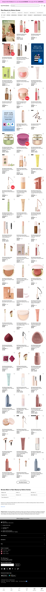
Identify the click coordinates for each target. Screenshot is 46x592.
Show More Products (23, 482)
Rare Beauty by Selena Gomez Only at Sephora (15, 514)
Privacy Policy (3, 581)
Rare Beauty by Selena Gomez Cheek (29, 512)
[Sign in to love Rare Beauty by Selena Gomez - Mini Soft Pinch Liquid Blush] (14, 44)
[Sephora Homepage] (5, 5)
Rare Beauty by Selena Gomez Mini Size (23, 511)
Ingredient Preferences (37, 15)
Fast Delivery (15, 15)
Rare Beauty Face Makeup (35, 511)
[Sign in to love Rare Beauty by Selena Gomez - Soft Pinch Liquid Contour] (14, 88)
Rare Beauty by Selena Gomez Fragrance (31, 514)
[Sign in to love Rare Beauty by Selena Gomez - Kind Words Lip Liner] (43, 111)
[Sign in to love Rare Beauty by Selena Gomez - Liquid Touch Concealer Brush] (14, 310)
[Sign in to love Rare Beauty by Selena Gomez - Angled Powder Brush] (14, 438)
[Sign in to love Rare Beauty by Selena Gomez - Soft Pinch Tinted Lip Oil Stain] (43, 88)
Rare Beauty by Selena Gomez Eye (15, 512)
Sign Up (17, 564)
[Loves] (41, 5)
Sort (4, 15)
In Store (9, 15)
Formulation (30, 15)
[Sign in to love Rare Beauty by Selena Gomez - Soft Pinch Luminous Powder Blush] (29, 67)
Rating (25, 15)
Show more (3, 506)
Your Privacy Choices (22, 581)
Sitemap (17, 581)
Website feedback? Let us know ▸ (23, 518)
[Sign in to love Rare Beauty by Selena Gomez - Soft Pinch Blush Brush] (14, 244)
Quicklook (23, 32)
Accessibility (13, 581)
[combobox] (25, 6)
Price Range (20, 15)
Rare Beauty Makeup (11, 511)
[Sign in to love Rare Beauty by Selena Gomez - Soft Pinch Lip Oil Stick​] (43, 21)
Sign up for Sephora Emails (6, 562)
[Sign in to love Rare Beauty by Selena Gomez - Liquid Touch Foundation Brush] (29, 353)
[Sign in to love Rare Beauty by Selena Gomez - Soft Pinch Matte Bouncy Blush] (29, 134)
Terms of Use (8, 581)
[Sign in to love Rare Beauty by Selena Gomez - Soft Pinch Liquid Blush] (29, 21)
